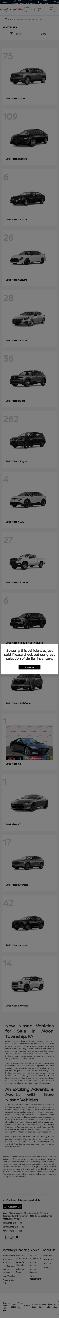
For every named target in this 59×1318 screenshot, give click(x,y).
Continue (29, 667)
